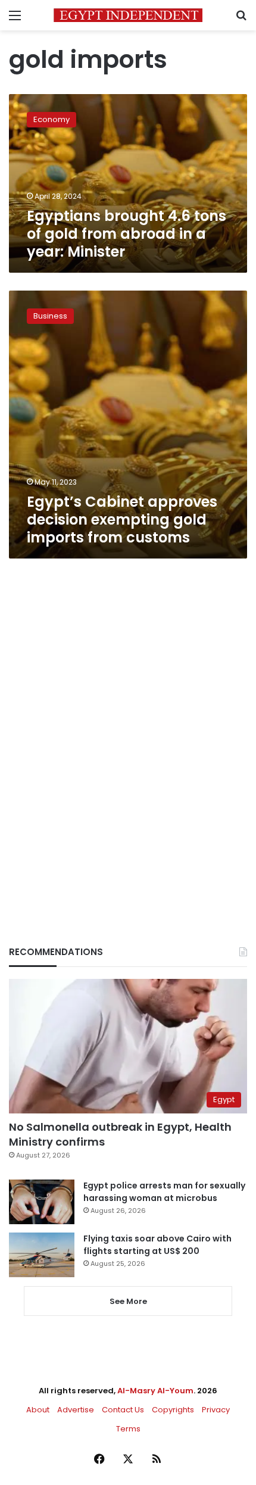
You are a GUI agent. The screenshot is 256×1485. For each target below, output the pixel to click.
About (37, 1409)
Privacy (216, 1409)
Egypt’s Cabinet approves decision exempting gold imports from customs (122, 519)
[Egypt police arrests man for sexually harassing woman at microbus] (41, 1202)
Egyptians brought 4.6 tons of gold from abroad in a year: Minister (126, 233)
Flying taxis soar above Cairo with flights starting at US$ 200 (157, 1245)
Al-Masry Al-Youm (155, 1390)
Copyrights (173, 1409)
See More (128, 1301)
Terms (128, 1428)
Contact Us (123, 1409)
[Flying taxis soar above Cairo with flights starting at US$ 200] (41, 1255)
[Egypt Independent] (128, 15)
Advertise (75, 1409)
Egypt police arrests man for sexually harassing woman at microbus (164, 1192)
